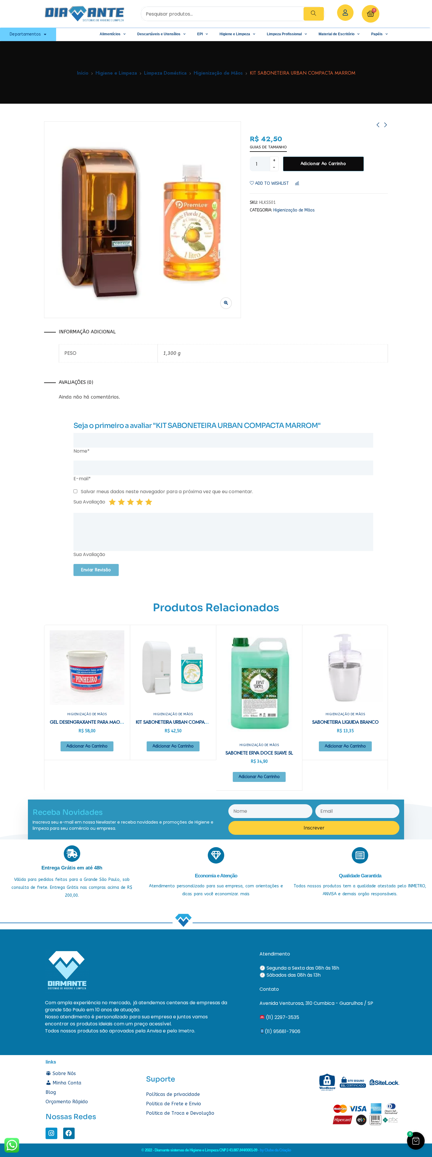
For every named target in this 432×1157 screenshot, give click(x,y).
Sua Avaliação (89, 501)
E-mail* (82, 478)
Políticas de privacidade (173, 1094)
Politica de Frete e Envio (173, 1103)
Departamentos (25, 34)
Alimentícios (110, 34)
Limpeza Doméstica (165, 73)
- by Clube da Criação (274, 1150)
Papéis (377, 34)
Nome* (81, 451)
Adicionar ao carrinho (323, 163)
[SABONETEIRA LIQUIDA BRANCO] (345, 667)
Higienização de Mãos (218, 73)
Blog (51, 1092)
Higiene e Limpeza (235, 34)
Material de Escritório (336, 34)
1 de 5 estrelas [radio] (112, 502)
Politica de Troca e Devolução (180, 1113)
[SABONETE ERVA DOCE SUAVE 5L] (259, 683)
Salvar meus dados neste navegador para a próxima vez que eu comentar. (167, 491)
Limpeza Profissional (284, 34)
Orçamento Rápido (67, 1101)
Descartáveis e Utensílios (158, 34)
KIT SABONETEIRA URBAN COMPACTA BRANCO (184, 722)
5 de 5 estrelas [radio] (148, 502)
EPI (200, 34)
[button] (416, 1141)
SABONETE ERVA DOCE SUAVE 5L (259, 753)
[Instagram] (51, 1133)
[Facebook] (69, 1133)
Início (82, 73)
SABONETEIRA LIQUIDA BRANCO (345, 722)
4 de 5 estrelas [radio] (139, 502)
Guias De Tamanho (268, 147)
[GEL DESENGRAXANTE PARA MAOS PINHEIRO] (87, 667)
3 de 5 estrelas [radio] (130, 502)
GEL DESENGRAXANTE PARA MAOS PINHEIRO (96, 722)
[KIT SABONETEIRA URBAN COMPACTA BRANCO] (173, 667)
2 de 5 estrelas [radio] (121, 502)
